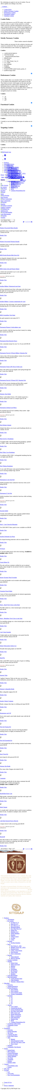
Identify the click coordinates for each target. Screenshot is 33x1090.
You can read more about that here (18, 889)
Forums (21, 177)
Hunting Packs (15, 949)
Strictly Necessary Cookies (11, 11)
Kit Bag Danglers (15, 943)
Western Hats (14, 187)
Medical (13, 966)
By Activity (4, 187)
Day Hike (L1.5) (15, 925)
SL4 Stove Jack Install (17, 1011)
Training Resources (12, 986)
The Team (10, 1033)
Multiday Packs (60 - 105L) (18, 947)
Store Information (12, 977)
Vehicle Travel (15, 936)
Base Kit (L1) (14, 924)
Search (24, 180)
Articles (9, 1005)
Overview (10, 165)
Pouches (3, 204)
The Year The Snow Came (18, 1042)
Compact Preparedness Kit (18, 190)
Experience (7, 165)
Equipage (10, 995)
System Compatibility (16, 994)
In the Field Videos (12, 1036)
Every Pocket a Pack (16, 992)
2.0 (12, 1002)
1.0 (12, 999)
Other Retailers (15, 980)
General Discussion (12, 172)
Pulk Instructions (15, 186)
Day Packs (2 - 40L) (16, 946)
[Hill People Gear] (6, 152)
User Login (10, 175)
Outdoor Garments (6, 207)
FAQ (2, 177)
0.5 (12, 997)
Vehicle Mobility (11, 1056)
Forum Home (11, 169)
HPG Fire (6, 170)
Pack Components (5, 200)
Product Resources (12, 988)
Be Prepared (14, 971)
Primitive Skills (11, 1062)
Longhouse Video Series (14, 1023)
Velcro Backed (15, 957)
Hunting (13, 935)
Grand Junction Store (16, 978)
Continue (4, 6)
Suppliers (9, 1045)
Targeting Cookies (9, 16)
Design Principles (12, 1031)
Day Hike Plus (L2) (16, 929)
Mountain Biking (15, 927)
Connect (6, 169)
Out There (10, 1058)
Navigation (14, 969)
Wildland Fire (4, 211)
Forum (6, 167)
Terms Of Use (8, 1082)
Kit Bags (3, 190)
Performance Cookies (10, 12)
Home (2, 175)
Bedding (13, 974)
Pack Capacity (15, 991)
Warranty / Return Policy (17, 981)
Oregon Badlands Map (17, 1009)
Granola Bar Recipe (16, 1008)
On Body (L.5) (15, 922)
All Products (10, 164)
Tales (8, 1037)
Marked (13, 1039)
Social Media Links (12, 170)
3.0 (12, 1003)
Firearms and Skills (12, 173)
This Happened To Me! (17, 1041)
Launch (9, 172)
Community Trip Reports (14, 178)
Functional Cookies (9, 14)
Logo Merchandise (6, 214)
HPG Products (11, 1051)
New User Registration (13, 1075)
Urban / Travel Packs (16, 950)
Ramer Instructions (16, 1014)
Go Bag (13, 938)
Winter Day (14, 930)
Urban (12, 939)
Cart (8, 173)
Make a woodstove (16, 184)
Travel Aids (14, 972)
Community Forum (12, 1025)
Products (6, 162)
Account (6, 172)
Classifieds (10, 1059)
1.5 (12, 1000)
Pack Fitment (14, 989)
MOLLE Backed (15, 958)
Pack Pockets (4, 197)
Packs (2, 194)
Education (6, 164)
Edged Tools (14, 963)
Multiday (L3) (14, 932)
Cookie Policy (8, 9)
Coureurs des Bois (12, 1034)
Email (7, 177)
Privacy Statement (9, 1085)
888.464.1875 (12, 177)
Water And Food (15, 964)
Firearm (13, 967)
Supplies (3, 217)
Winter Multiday (15, 933)
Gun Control (14, 1006)
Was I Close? (14, 183)
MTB (12, 189)
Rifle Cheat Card (15, 1013)
